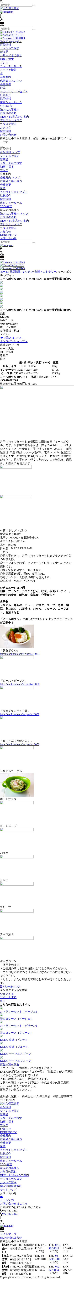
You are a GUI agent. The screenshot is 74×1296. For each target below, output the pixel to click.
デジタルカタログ (11, 120)
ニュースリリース (11, 66)
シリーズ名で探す (11, 55)
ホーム (4, 271)
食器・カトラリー (45, 271)
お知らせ (5, 231)
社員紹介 (5, 95)
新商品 (4, 51)
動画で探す (7, 59)
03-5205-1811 (54, 1257)
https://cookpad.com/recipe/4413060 (19, 684)
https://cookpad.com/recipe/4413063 (19, 653)
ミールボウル (12, 986)
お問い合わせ (8, 134)
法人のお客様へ (9, 109)
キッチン (27, 271)
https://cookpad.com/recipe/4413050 (19, 744)
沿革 (3, 87)
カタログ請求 (8, 123)
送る (3, 1000)
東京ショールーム (11, 102)
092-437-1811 (54, 1268)
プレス (4, 62)
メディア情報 (8, 69)
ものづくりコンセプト (14, 91)
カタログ (5, 127)
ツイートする (8, 997)
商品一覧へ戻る (9, 1064)
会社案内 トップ (10, 177)
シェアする (7, 993)
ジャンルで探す (9, 48)
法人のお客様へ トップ (14, 213)
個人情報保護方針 (11, 1186)
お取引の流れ (8, 113)
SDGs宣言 (6, 105)
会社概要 (5, 84)
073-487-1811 (10, 1213)
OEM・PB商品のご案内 (14, 116)
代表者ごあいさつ (11, 80)
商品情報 (5, 44)
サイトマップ (8, 1189)
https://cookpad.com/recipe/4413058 (19, 714)
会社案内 (5, 77)
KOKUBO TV (8, 235)
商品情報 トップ (10, 152)
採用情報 (5, 98)
